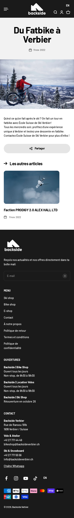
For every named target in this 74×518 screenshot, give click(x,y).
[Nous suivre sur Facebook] (6, 478)
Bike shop (10, 304)
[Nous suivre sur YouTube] (25, 478)
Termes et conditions (16, 337)
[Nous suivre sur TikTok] (35, 478)
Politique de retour (15, 330)
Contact (8, 317)
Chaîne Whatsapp (14, 466)
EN (67, 5)
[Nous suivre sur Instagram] (16, 478)
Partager (40, 148)
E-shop (8, 310)
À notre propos (12, 324)
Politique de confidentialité (12, 345)
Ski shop (9, 298)
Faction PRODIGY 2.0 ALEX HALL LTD (30, 210)
